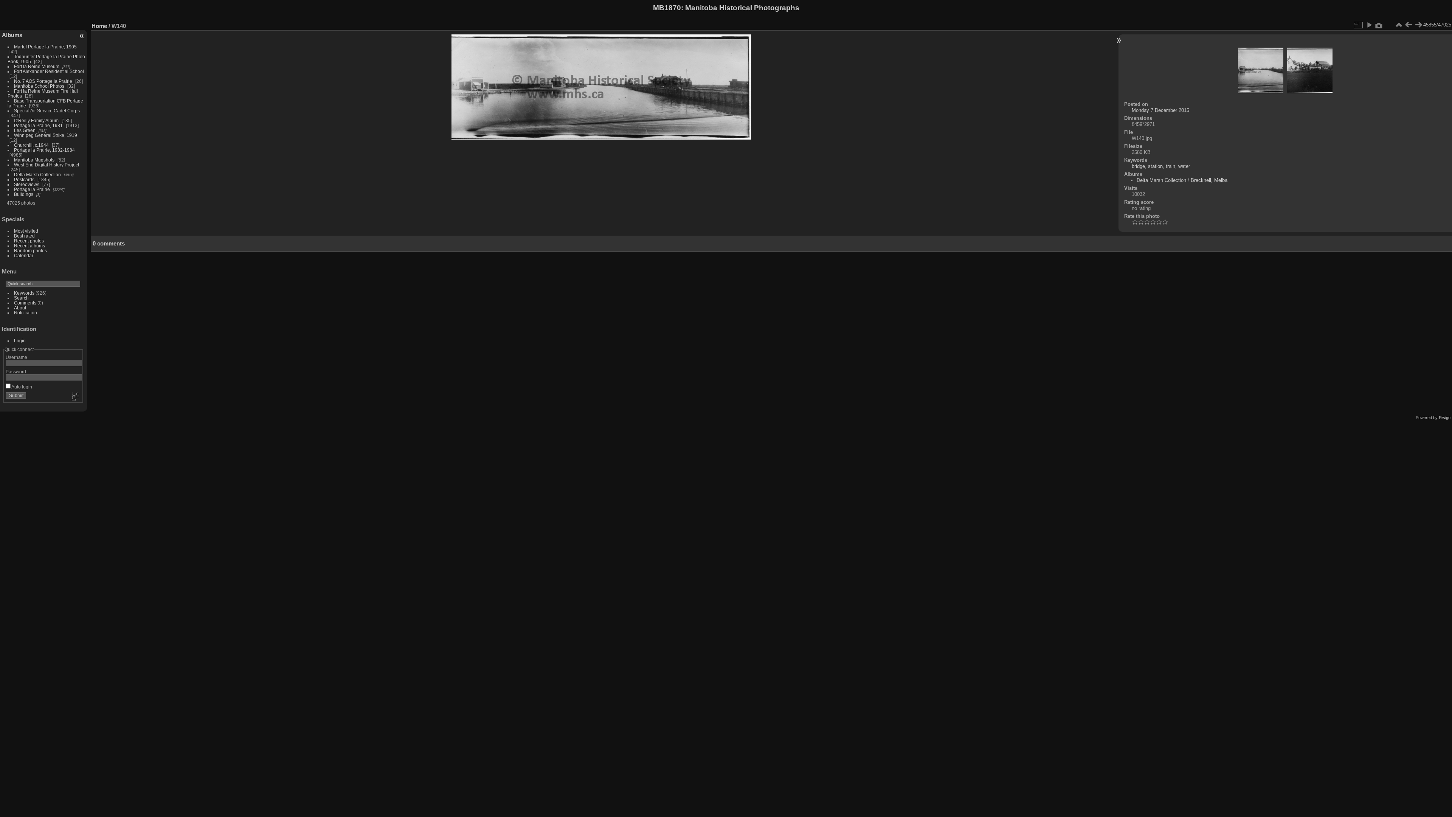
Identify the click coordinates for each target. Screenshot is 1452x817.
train (1170, 166)
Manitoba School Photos (39, 86)
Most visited (26, 230)
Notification (25, 312)
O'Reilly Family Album (36, 120)
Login (20, 340)
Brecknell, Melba (1209, 180)
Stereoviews (26, 184)
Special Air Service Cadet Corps (47, 110)
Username (16, 357)
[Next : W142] (1418, 25)
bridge (1138, 166)
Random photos (30, 250)
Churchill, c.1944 (31, 145)
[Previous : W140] (1408, 25)
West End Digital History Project (46, 164)
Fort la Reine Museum (36, 66)
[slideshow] (1369, 25)
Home (99, 26)
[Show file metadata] (1379, 25)
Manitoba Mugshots (34, 159)
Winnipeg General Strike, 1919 (45, 135)
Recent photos (29, 240)
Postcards (24, 179)
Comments (25, 302)
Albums (12, 35)
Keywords (24, 292)
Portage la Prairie (32, 189)
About (20, 307)
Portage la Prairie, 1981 (38, 125)
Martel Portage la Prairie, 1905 (45, 46)
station (1155, 166)
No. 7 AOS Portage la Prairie (43, 81)
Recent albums (29, 245)
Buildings (23, 194)
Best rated (24, 235)
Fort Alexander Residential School (49, 71)
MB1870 (667, 8)
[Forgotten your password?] (75, 397)
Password (16, 371)
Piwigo (1444, 417)
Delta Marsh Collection (37, 174)
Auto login (21, 386)
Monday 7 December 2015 (1160, 110)
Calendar (23, 255)
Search (21, 297)
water (1184, 166)
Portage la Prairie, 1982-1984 (44, 150)
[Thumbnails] (1399, 25)
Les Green (25, 130)
